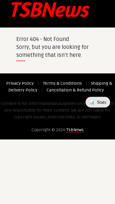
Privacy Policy (20, 83)
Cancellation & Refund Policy (75, 90)
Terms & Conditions (62, 83)
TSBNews (75, 129)
